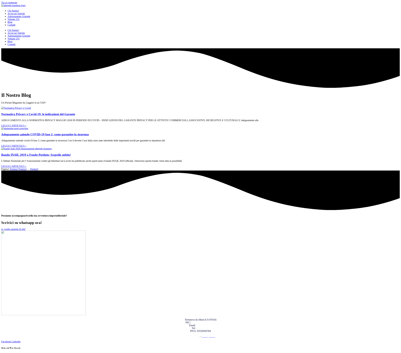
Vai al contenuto (9, 2)
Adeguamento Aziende (19, 16)
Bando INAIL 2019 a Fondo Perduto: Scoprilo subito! (36, 154)
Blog (10, 22)
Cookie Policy (192, 336)
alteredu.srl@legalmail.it (204, 322)
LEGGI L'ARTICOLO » (13, 125)
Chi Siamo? (13, 10)
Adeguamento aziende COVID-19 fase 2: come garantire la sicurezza (45, 134)
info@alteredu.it (204, 325)
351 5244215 (202, 328)
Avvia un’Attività (16, 13)
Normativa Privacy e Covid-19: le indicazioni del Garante (38, 114)
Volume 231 (14, 19)
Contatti (11, 25)
